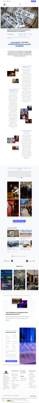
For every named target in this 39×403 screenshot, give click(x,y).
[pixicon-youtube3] (21, 373)
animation (9, 251)
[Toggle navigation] (20, 4)
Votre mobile (14, 341)
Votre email (14, 335)
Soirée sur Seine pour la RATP (31, 286)
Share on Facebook (17, 256)
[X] (6, 1)
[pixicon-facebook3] (22, 372)
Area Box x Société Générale (19, 286)
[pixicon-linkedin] (24, 372)
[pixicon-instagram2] (21, 372)
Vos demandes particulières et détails (10, 352)
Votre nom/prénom (7, 336)
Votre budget (7, 341)
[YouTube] (7, 1)
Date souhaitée (14, 346)
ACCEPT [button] (9, 400)
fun (17, 251)
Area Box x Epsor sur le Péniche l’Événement (6, 285)
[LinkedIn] (9, 1)
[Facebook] (4, 1)
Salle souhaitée (7, 346)
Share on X (24, 256)
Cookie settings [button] (4, 400)
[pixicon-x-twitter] (25, 372)
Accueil (8, 37)
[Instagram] (10, 1)
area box (14, 251)
